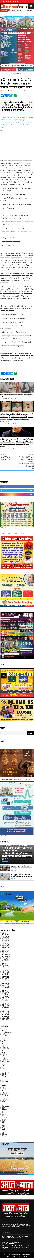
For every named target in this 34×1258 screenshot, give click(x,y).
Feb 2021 (5, 1006)
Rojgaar (4, 1093)
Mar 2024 (5, 962)
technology (5, 1098)
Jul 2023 (5, 971)
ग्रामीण (3, 1119)
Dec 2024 (6, 951)
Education (5, 1055)
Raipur (28, 86)
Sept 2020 (6, 1011)
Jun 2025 (5, 944)
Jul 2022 (5, 986)
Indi (3, 1065)
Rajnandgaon (5, 1089)
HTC (3, 1062)
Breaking (4, 1038)
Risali (3, 1092)
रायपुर (3, 1126)
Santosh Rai (5, 1095)
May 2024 (5, 960)
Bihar (3, 1035)
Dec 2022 (5, 980)
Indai (3, 1064)
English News (5, 1057)
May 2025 (5, 946)
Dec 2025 (5, 937)
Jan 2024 (5, 964)
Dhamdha (4, 1050)
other (3, 1082)
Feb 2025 (5, 949)
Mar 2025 (5, 948)
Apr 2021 (5, 1003)
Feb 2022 (5, 991)
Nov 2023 (5, 967)
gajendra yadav (6, 1060)
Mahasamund (5, 1077)
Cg (3, 1040)
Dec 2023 (5, 966)
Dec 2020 (5, 1008)
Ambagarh (5, 1026)
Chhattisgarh (5, 1043)
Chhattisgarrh (5, 1044)
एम (2, 1107)
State (3, 1097)
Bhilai (3, 1032)
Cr (2, 1046)
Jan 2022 (5, 993)
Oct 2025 (5, 940)
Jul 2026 (5, 929)
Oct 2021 (5, 996)
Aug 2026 (5, 928)
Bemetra (4, 1031)
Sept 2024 (6, 955)
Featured (4, 1058)
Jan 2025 (6, 950)
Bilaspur (4, 1036)
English (4, 1056)
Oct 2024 (5, 954)
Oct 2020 (5, 1010)
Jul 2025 (5, 943)
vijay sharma (5, 1102)
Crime (3, 1047)
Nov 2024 (5, 953)
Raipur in (4, 1087)
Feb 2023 (5, 977)
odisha (4, 1080)
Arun (3, 1029)
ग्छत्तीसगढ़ (4, 1117)
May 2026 (5, 931)
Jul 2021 (5, 1000)
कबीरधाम (4, 1110)
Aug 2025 (5, 942)
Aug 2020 (5, 1013)
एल (2, 1109)
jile (3, 1071)
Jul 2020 (5, 1014)
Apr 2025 (5, 947)
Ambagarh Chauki (7, 1027)
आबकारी (4, 1103)
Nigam (4, 1079)
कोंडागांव (4, 1116)
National (4, 1078)
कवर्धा (3, 1112)
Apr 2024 (5, 961)
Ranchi (4, 1090)
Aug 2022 (5, 984)
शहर (3, 1131)
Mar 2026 (5, 934)
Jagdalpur (4, 1069)
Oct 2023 (5, 968)
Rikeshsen (5, 1091)
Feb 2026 (5, 935)
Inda (3, 1063)
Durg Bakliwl (5, 1053)
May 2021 (5, 1002)
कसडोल (4, 1115)
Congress (4, 1045)
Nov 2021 (5, 995)
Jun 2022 (5, 987)
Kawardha (4, 1073)
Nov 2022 (5, 981)
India (3, 1066)
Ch (3, 1042)
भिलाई (3, 1124)
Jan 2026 (5, 936)
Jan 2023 (5, 979)
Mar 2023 (5, 976)
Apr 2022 (5, 989)
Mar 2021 (5, 1004)
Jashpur (4, 1070)
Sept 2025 (6, 941)
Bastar (4, 1030)
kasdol (4, 1072)
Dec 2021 (5, 994)
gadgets (4, 1059)
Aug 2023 (5, 970)
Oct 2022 (5, 982)
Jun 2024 (5, 959)
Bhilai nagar (5, 1033)
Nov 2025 (5, 939)
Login (8, 1251)
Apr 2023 (5, 975)
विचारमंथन (4, 1130)
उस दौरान (4, 1105)
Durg (3, 1052)
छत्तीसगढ (4, 1120)
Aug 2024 (5, 956)
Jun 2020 (5, 1015)
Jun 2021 (5, 1001)
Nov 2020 (5, 1009)
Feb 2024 (5, 963)
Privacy (19, 1251)
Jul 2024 (5, 957)
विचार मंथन (4, 1129)
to (2, 1099)
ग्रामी (3, 1118)
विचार (3, 1127)
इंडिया (3, 1104)
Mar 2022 (5, 990)
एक (3, 1106)
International (5, 1067)
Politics (4, 1084)
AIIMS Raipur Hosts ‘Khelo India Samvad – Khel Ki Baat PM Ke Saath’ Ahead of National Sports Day (17, 120)
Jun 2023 (5, 973)
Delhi (3, 1049)
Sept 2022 (6, 983)
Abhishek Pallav (6, 1025)
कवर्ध (3, 1111)
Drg (3, 1051)
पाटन (3, 1123)
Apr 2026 (5, 933)
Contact (25, 1251)
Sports (4, 1096)
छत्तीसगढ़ (4, 1122)
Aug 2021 (5, 999)
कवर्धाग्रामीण (5, 1113)
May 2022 (5, 988)
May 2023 (5, 974)
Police (3, 1083)
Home (13, 1251)
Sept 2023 (6, 969)
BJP (3, 1037)
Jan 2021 (5, 1007)
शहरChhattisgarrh (6, 1132)
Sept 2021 (6, 997)
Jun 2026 (5, 930)
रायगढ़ (3, 1125)
